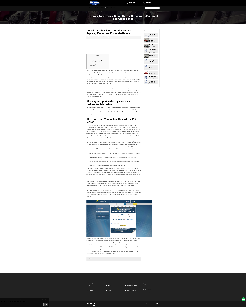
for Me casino (115, 127)
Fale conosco (129, 283)
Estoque (95, 7)
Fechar (45, 304)
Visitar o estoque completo (131, 285)
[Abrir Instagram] (158, 304)
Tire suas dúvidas (130, 288)
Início (89, 7)
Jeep (90, 288)
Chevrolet (91, 290)
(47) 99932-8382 (132, 3)
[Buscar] (158, 8)
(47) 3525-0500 (149, 3)
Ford (90, 293)
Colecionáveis (104, 7)
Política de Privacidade (131, 290)
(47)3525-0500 (148, 287)
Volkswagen (91, 283)
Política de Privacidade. (21, 301)
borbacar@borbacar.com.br (150, 291)
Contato (113, 7)
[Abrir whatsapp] (243, 299)
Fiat (89, 285)
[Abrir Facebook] (157, 304)
